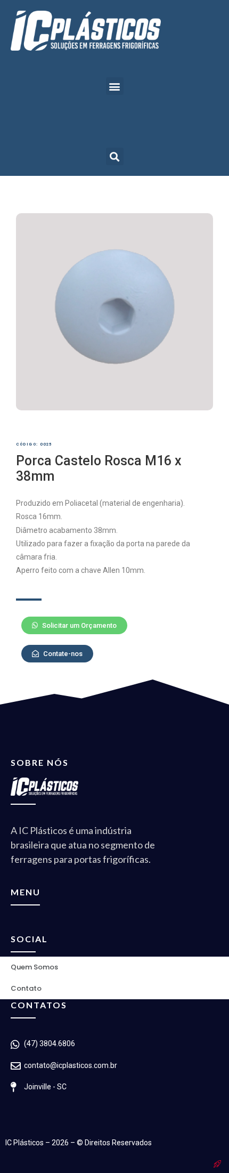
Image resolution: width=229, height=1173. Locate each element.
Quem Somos (34, 967)
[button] (115, 86)
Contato (26, 988)
